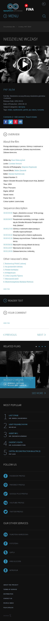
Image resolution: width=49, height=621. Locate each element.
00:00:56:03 (8, 245)
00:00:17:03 (8, 229)
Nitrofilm (14, 570)
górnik (25, 110)
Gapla (12, 552)
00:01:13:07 (8, 248)
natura (34, 110)
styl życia (21, 107)
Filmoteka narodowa (19, 534)
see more (37, 393)
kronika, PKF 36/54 (25, 27)
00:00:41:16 (8, 238)
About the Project (10, 585)
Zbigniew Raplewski (29, 167)
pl (44, 4)
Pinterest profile (17, 485)
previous (11, 334)
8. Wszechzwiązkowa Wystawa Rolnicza (18, 282)
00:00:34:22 (8, 235)
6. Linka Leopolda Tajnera (13, 276)
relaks (10, 110)
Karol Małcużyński (18, 160)
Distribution (8, 594)
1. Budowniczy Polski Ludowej (14, 264)
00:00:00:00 (8, 213)
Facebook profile (17, 476)
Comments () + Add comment (14, 117)
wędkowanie (17, 110)
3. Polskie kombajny (10, 270)
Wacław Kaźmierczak (16, 174)
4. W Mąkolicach (9, 273)
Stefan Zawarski (20, 170)
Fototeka (14, 543)
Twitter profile (16, 511)
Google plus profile (19, 493)
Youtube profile (17, 502)
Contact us (7, 598)
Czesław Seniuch (15, 164)
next (40, 334)
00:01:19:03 (8, 251)
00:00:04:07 (8, 219)
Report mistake (31, 117)
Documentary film (9, 27)
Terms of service (10, 589)
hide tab (6, 289)
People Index (8, 603)
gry (30, 110)
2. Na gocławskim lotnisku (13, 267)
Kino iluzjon (15, 561)
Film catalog (8, 607)
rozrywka (40, 110)
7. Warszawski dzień (11, 279)
